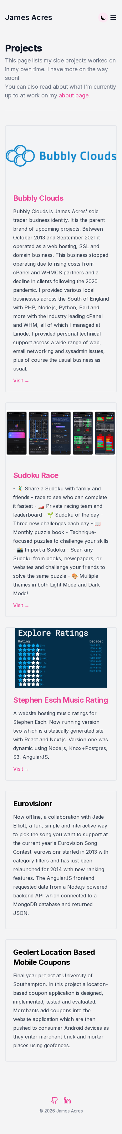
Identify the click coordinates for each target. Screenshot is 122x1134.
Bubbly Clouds (38, 198)
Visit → (21, 380)
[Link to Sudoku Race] (61, 433)
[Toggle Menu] (113, 17)
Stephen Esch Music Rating (60, 699)
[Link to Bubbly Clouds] (61, 156)
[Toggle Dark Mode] (103, 17)
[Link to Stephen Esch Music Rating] (61, 658)
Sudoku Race (35, 475)
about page (74, 95)
